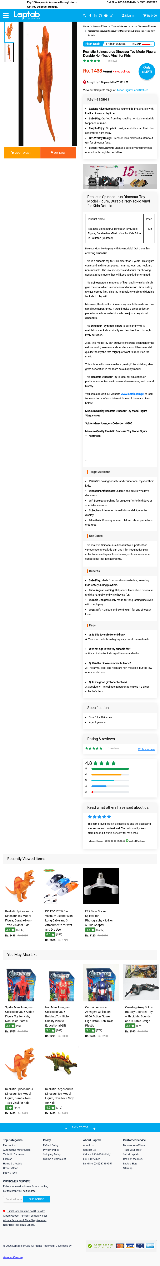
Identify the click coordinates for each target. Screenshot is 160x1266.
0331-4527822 (148, 2)
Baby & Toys (10, 1172)
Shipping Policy (52, 1154)
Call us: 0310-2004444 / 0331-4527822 (96, 1156)
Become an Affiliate (134, 1145)
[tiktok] (111, 15)
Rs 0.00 (152, 15)
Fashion (7, 1159)
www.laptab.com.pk (132, 393)
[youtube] (106, 15)
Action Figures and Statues (132, 90)
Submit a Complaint (54, 1159)
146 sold (136, 44)
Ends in (110, 43)
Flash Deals (92, 43)
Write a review (146, 749)
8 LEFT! (147, 71)
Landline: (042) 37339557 (97, 1163)
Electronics (9, 1145)
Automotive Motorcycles (16, 1149)
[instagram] (100, 15)
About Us (88, 1145)
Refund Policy (51, 1145)
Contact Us (89, 1149)
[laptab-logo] (26, 15)
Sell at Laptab (131, 1154)
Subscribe (36, 1199)
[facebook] (90, 15)
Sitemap (127, 1168)
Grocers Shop (10, 1168)
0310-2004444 (126, 2)
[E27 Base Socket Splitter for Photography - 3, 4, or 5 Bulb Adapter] (101, 904)
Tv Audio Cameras (13, 1154)
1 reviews (112, 60)
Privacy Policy (51, 1149)
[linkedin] (95, 15)
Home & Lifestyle (12, 1163)
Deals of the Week (133, 1159)
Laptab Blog (130, 1163)
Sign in (129, 15)
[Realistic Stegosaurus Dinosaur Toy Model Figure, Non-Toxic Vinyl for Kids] (61, 1082)
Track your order (132, 1149)
